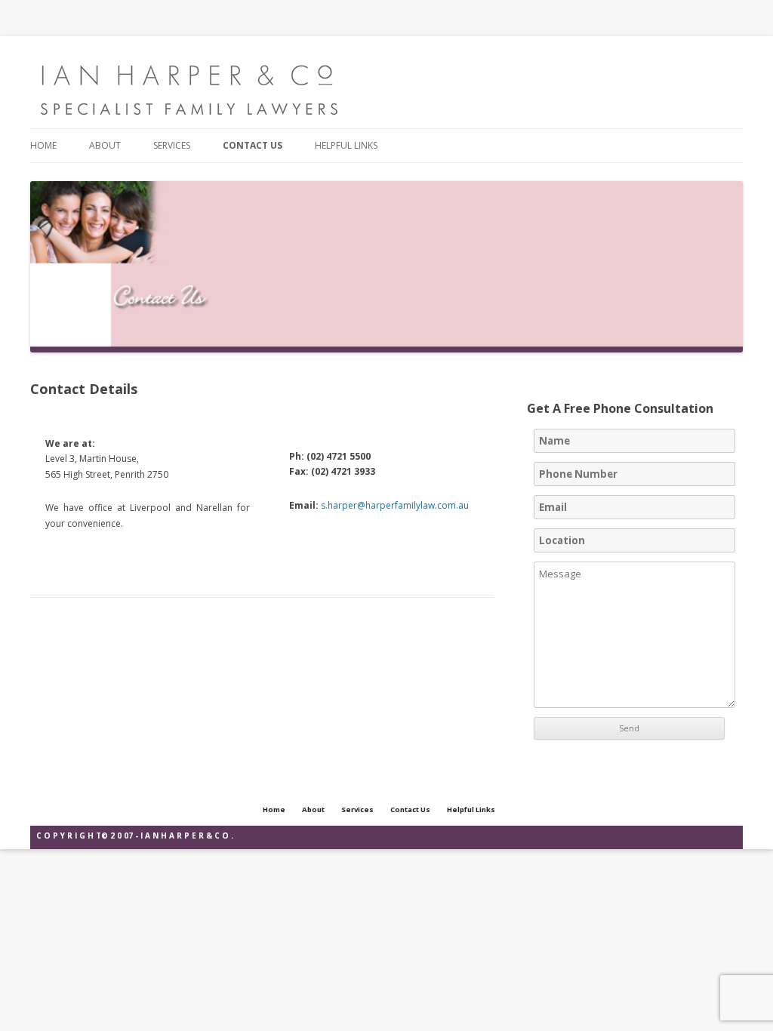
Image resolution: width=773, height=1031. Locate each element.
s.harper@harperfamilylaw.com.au (395, 505)
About (105, 145)
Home (43, 145)
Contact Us (252, 145)
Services (171, 145)
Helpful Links (346, 145)
